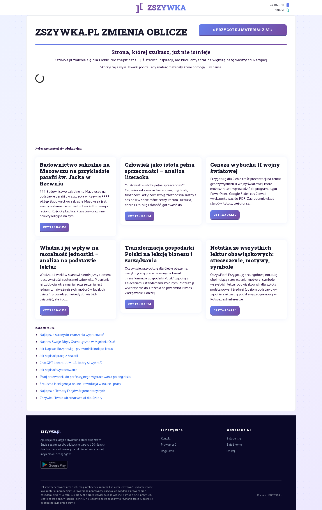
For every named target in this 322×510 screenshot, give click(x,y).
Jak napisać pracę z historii (59, 355)
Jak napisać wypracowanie (58, 369)
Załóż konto (234, 444)
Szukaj (279, 10)
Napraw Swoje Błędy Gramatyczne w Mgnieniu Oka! (77, 341)
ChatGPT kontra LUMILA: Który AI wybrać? (71, 362)
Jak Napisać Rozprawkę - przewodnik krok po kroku (76, 348)
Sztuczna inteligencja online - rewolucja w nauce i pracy (80, 383)
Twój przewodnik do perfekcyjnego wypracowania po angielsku (85, 376)
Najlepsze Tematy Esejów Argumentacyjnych (72, 390)
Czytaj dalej (54, 227)
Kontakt (165, 438)
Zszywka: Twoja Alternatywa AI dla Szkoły (71, 397)
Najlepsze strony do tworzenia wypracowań (72, 334)
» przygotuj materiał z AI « (242, 29)
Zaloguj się (277, 5)
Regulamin (168, 451)
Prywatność (168, 444)
